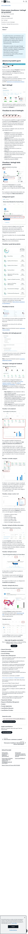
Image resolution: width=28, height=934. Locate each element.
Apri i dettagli (4, 20)
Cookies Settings (13, 930)
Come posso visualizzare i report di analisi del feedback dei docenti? (20, 754)
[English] (7, 1)
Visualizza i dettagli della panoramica (9, 24)
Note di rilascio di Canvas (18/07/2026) (11, 765)
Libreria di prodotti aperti (7, 18)
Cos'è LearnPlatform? (20, 758)
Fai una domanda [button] (7, 732)
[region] (13, 925)
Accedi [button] (14, 646)
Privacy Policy (14, 923)
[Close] (24, 917)
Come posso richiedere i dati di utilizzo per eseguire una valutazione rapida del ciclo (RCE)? (7, 761)
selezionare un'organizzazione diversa (15, 81)
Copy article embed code (9, 721)
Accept (13, 926)
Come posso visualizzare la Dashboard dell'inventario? (5, 754)
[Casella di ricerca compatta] (24, 1)
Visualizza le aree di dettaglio (8, 22)
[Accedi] (26, 1)
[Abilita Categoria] (0, 649)
